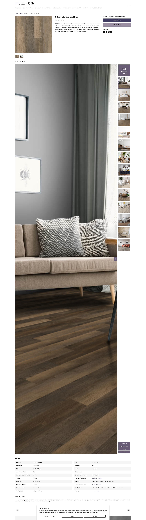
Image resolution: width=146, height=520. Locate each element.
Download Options (96, 491)
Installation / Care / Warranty (72, 8)
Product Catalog (27, 8)
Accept (72, 516)
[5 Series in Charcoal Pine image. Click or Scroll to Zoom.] (33, 34)
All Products (23, 13)
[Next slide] (128, 510)
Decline (95, 516)
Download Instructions (97, 478)
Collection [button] (38, 8)
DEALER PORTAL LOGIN (96, 8)
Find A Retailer (57, 8)
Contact (85, 8)
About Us (17, 8)
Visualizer (48, 8)
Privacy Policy (95, 512)
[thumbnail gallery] (17, 56)
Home (16, 13)
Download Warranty (96, 484)
